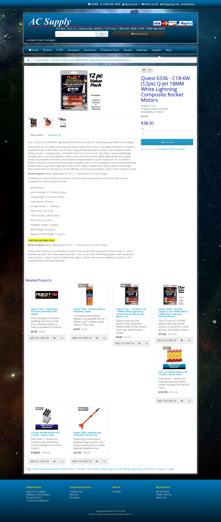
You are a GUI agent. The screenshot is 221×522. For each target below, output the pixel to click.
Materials (142, 50)
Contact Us (76, 491)
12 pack (170, 469)
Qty (142, 128)
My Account (162, 491)
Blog (168, 50)
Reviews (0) (54, 135)
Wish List (161, 497)
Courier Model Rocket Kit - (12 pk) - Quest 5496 (46, 433)
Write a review (177, 149)
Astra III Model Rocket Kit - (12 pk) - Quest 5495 (173, 373)
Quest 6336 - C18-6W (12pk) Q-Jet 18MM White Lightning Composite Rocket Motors (83, 60)
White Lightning (133, 469)
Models (128, 50)
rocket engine (107, 469)
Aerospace (73, 50)
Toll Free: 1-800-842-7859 (120, 28)
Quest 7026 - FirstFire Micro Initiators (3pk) (89, 310)
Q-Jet (119, 469)
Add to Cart (167, 142)
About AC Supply (35, 491)
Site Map (75, 497)
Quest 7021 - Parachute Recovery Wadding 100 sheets (44, 311)
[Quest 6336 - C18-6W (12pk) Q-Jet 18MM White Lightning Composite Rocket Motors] (82, 90)
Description (36, 135)
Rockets (47, 50)
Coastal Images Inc (124, 514)
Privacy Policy (33, 497)
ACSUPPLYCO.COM (117, 511)
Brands (117, 491)
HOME (94, 4)
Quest (152, 105)
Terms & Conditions (37, 500)
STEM (59, 50)
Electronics (90, 50)
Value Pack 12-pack (154, 469)
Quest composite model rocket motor (53, 469)
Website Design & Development (101, 514)
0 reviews (161, 149)
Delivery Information (38, 494)
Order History (164, 494)
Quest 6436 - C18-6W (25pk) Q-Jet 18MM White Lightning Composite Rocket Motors (172, 312)
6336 (96, 469)
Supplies (156, 50)
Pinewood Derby (110, 50)
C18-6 (89, 469)
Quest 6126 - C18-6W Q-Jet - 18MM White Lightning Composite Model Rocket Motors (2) (131, 312)
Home (34, 50)
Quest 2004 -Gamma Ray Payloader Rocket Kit (87, 433)
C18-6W (80, 469)
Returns (74, 494)
